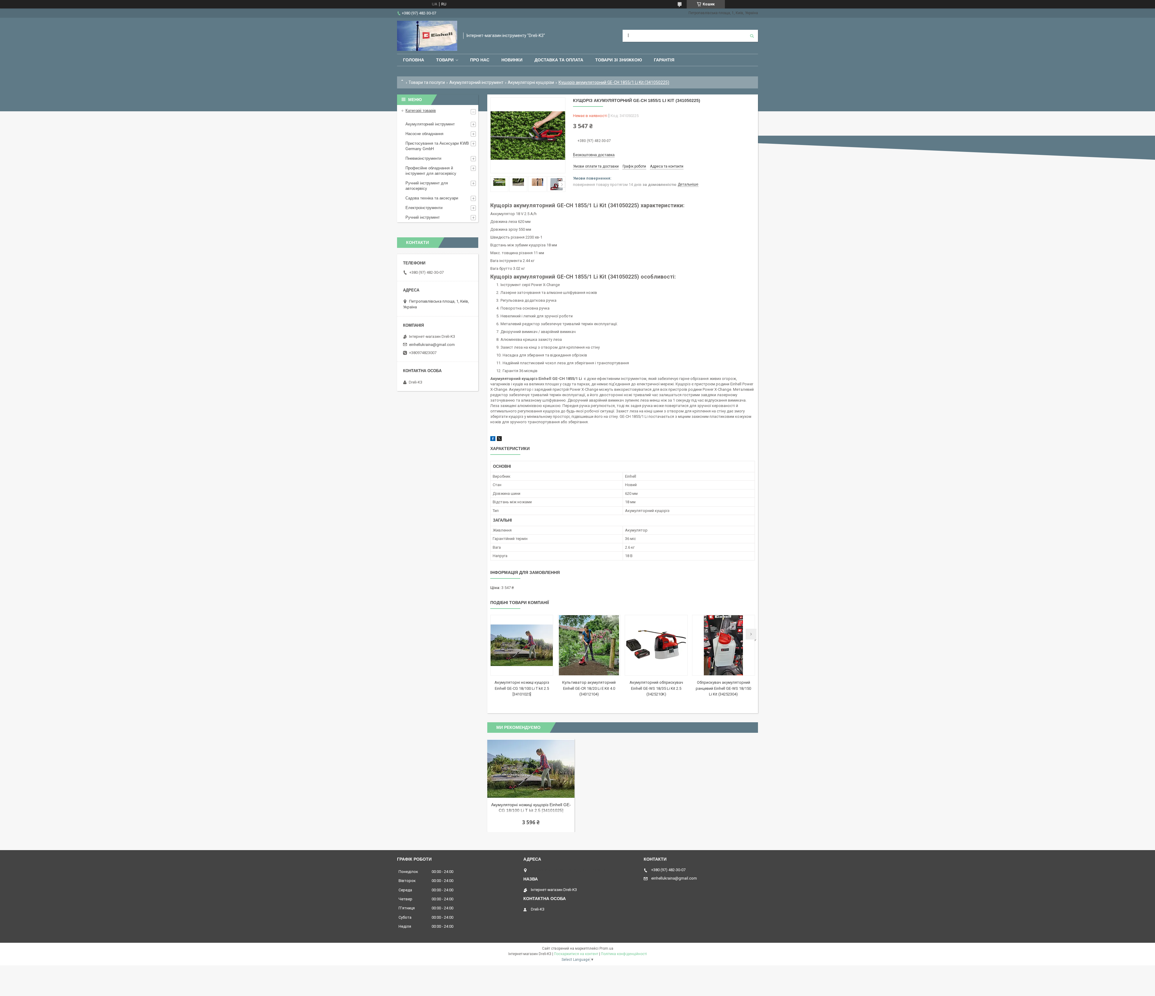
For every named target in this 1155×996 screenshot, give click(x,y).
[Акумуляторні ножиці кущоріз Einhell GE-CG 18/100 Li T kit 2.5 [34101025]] (521, 645)
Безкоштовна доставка (593, 155)
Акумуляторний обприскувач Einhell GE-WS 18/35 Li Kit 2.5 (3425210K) (656, 688)
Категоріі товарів (420, 110)
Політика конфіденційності (624, 954)
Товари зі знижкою (618, 59)
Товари (445, 59)
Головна (413, 59)
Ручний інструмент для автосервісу (426, 186)
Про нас (479, 59)
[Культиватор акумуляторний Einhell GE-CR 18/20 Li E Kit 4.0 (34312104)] (589, 645)
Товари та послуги (426, 82)
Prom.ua (606, 948)
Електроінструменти (423, 207)
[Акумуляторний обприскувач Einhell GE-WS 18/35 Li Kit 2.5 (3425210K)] (656, 645)
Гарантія (664, 59)
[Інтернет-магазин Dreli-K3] (427, 36)
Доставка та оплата (558, 59)
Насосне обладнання (424, 133)
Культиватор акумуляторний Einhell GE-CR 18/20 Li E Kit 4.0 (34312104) (589, 688)
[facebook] (492, 439)
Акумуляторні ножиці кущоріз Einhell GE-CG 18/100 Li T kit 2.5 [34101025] (521, 688)
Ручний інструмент (422, 217)
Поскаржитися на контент (576, 954)
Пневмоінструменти (423, 158)
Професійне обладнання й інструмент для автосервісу (430, 171)
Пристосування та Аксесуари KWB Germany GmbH (437, 146)
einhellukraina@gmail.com (432, 344)
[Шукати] (752, 36)
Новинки (511, 59)
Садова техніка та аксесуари (431, 198)
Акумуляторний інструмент (476, 82)
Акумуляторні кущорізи (531, 82)
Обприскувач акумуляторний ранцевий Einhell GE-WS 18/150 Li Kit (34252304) (723, 688)
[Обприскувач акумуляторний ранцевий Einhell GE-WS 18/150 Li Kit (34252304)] (723, 645)
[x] (499, 439)
